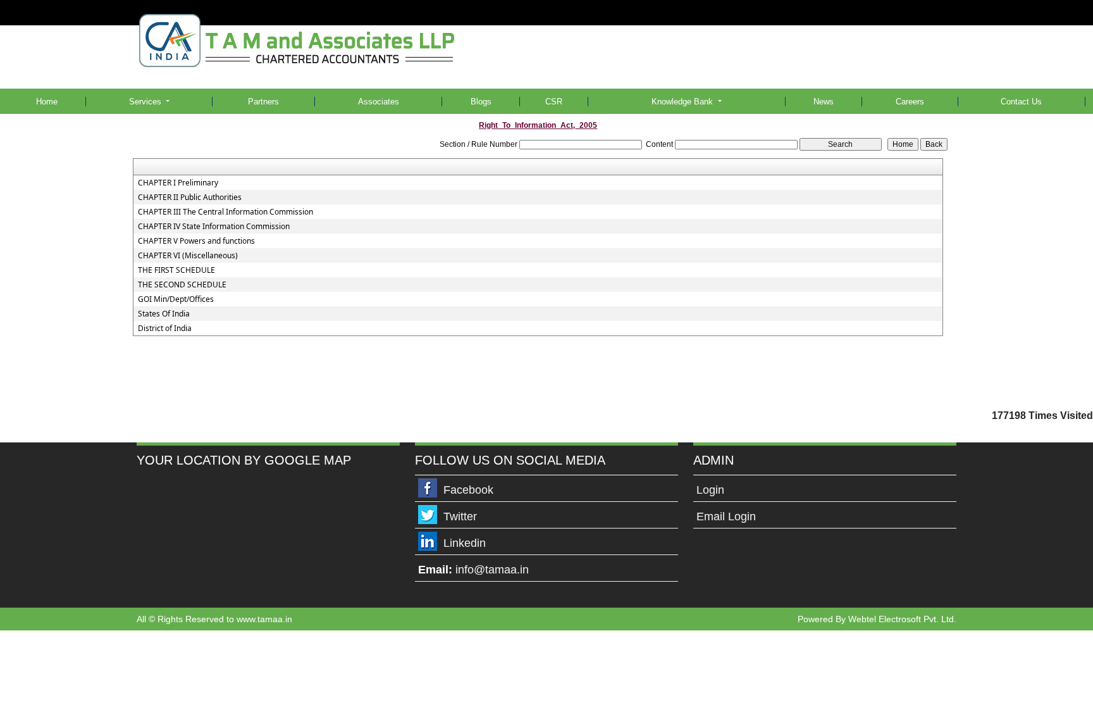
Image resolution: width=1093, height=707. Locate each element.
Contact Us (1021, 101)
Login (710, 490)
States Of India (164, 314)
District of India (165, 328)
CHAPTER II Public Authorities (190, 197)
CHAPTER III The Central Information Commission (225, 212)
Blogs (481, 101)
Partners (263, 101)
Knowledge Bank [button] (683, 101)
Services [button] (146, 101)
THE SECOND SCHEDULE (182, 285)
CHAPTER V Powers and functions (196, 241)
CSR (553, 101)
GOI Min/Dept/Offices (176, 299)
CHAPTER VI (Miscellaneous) (188, 256)
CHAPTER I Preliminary (178, 183)
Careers (910, 101)
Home (47, 101)
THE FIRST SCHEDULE (176, 270)
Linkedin (464, 543)
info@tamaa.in (492, 569)
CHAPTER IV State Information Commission (214, 227)
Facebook (468, 490)
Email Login (726, 516)
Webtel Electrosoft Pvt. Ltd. (902, 619)
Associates (378, 101)
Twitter (460, 516)
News (823, 101)
